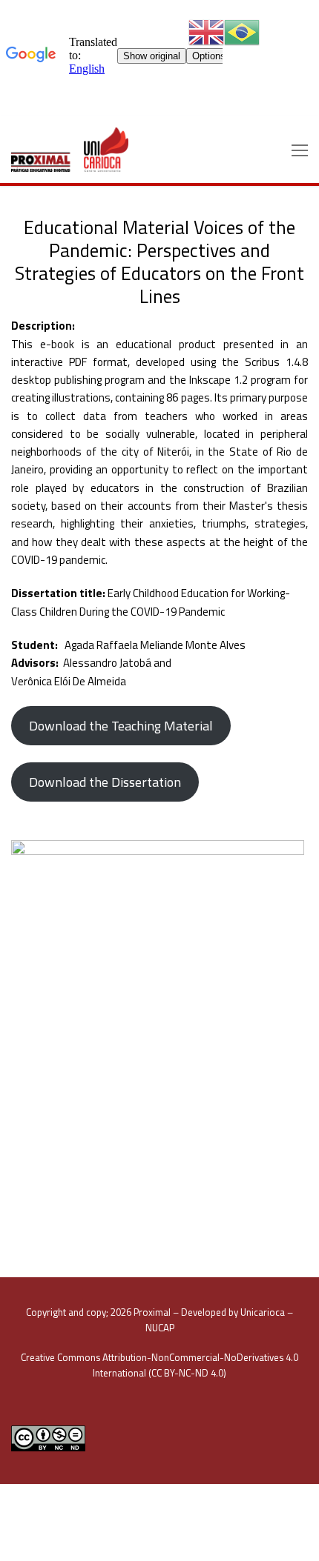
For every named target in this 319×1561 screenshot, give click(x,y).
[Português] (242, 31)
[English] (206, 31)
